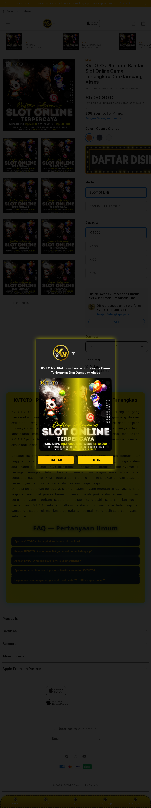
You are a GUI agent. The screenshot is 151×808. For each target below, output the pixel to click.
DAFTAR (55, 460)
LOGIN (95, 460)
